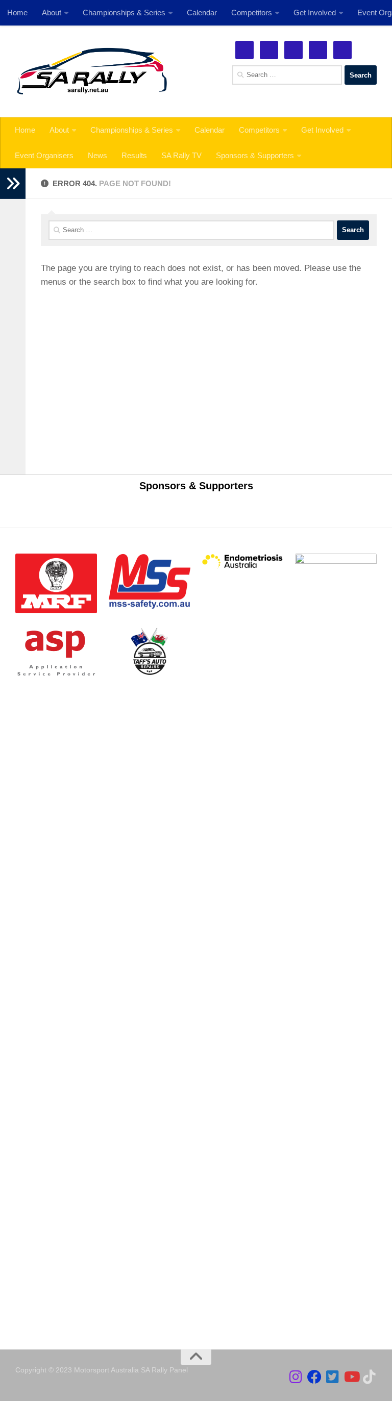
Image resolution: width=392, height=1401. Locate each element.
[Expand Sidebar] (13, 183)
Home (25, 130)
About (59, 130)
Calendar (209, 130)
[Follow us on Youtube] (351, 1377)
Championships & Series (131, 130)
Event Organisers (44, 155)
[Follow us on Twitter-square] (333, 1377)
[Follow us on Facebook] (314, 1377)
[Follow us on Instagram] (296, 1377)
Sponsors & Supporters (255, 155)
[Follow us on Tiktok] (369, 1377)
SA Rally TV (181, 155)
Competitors (259, 130)
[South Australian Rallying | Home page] (92, 71)
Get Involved (322, 130)
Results (134, 155)
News (97, 155)
